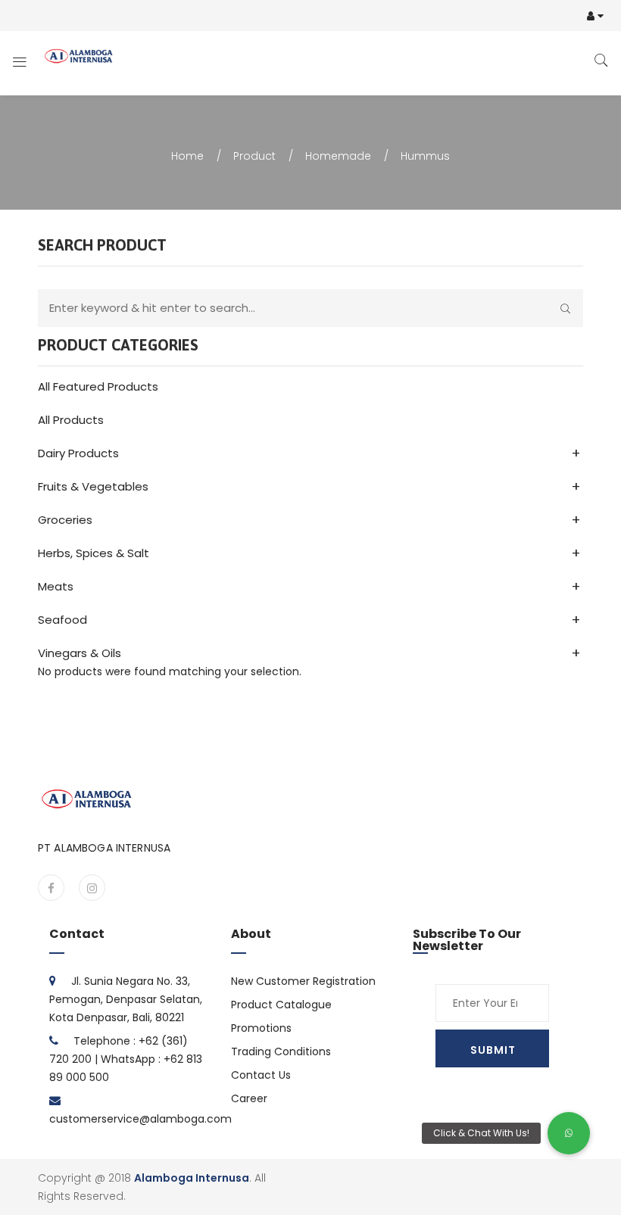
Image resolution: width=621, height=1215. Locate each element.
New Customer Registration (303, 981)
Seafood (62, 620)
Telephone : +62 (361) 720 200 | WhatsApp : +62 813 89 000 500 (125, 1059)
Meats (55, 586)
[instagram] (92, 887)
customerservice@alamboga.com (140, 1118)
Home (187, 156)
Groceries (65, 520)
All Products (71, 420)
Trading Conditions (281, 1051)
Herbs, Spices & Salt (93, 553)
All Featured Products (98, 386)
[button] (569, 1133)
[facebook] (51, 887)
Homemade (338, 156)
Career (249, 1098)
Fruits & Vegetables (93, 486)
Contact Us (261, 1075)
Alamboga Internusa (191, 1177)
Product (254, 156)
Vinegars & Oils (79, 653)
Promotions (261, 1028)
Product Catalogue (281, 1004)
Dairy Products (78, 453)
